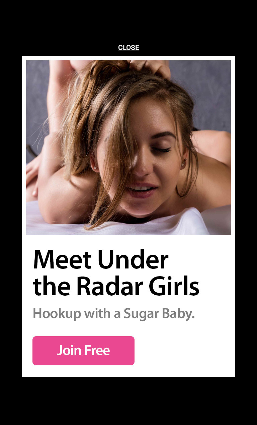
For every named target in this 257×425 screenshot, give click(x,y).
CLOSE (128, 48)
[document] (128, 212)
